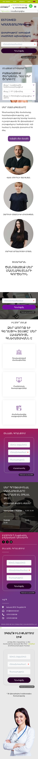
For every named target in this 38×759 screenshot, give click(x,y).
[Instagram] (7, 542)
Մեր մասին (6, 1)
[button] (35, 6)
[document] (19, 693)
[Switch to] (35, 1)
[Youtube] (11, 542)
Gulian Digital (29, 624)
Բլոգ (14, 1)
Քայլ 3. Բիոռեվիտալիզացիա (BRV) (18, 97)
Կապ (29, 1)
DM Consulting (17, 624)
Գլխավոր (5, 11)
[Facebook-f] (3, 542)
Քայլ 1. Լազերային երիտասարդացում (13, 86)
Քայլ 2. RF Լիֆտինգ (13, 91)
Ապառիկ (22, 1)
